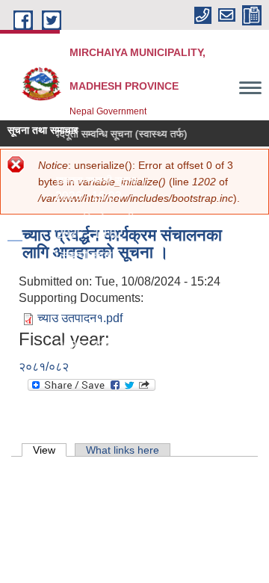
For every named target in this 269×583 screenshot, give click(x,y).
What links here (122, 450)
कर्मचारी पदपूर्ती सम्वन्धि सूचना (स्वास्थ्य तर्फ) (103, 134)
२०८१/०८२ (44, 366)
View (50, 450)
